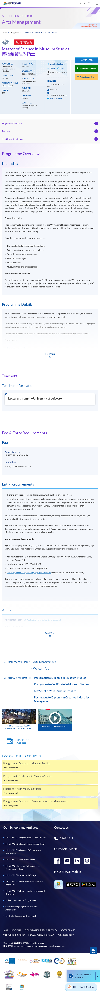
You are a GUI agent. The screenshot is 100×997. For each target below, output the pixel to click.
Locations (16, 930)
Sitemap (50, 935)
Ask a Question (56, 99)
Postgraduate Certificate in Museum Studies (61, 684)
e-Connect (22, 741)
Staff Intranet (68, 930)
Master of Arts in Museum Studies (55, 690)
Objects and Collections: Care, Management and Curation (32, 356)
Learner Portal (31, 930)
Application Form (57, 64)
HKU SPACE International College (20, 875)
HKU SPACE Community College (20, 859)
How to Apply (86, 60)
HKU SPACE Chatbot (84, 987)
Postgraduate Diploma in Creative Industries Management (62, 699)
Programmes (16, 33)
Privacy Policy (35, 935)
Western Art (41, 668)
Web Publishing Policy (14, 935)
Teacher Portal (50, 930)
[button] (89, 3)
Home (4, 33)
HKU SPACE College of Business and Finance (25, 837)
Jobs (5, 930)
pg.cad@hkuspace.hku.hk (57, 95)
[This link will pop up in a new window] (73, 884)
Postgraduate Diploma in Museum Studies (60, 677)
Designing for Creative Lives (19, 352)
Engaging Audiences (16, 360)
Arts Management (21, 22)
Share (52, 68)
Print (62, 68)
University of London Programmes (20, 900)
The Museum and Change (18, 348)
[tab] (50, 153)
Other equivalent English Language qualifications (29, 572)
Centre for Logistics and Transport (20, 916)
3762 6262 (66, 838)
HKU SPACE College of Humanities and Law (25, 844)
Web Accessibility (65, 935)
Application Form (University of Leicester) (44, 620)
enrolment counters (63, 633)
